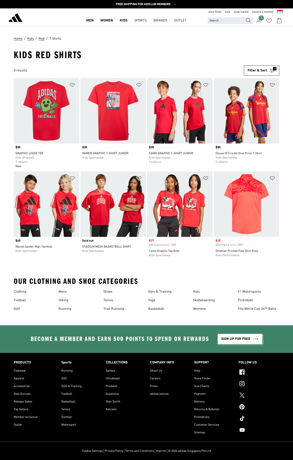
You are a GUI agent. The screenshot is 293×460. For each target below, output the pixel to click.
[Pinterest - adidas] (259, 407)
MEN (90, 20)
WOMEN (106, 20)
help (227, 12)
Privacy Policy (114, 450)
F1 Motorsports (249, 292)
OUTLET (180, 20)
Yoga (151, 300)
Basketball (156, 309)
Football (20, 300)
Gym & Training (160, 292)
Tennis (108, 300)
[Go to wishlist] (269, 20)
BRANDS (160, 20)
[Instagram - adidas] (259, 384)
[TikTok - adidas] (259, 419)
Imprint (161, 450)
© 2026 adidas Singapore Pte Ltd (189, 450)
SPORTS (140, 20)
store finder (215, 12)
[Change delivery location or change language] (279, 12)
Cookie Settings (92, 450)
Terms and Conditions (139, 450)
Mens (63, 292)
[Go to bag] (279, 20)
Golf (17, 309)
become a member (263, 12)
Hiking (63, 300)
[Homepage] (15, 18)
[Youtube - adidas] (259, 430)
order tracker (241, 12)
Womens (199, 309)
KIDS (123, 20)
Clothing (20, 292)
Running (65, 309)
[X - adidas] (259, 396)
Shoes (107, 292)
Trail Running (113, 309)
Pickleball (245, 300)
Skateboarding (204, 300)
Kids (196, 292)
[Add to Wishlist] (72, 86)
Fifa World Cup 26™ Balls (257, 309)
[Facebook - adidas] (259, 372)
